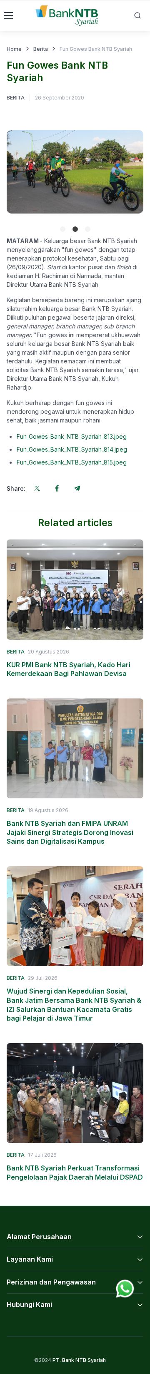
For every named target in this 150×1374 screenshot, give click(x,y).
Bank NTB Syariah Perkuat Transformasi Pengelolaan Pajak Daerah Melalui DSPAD (75, 1172)
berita (16, 97)
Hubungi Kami (29, 1304)
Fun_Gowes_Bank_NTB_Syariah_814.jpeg (72, 449)
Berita (40, 49)
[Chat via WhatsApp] (125, 1288)
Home (14, 49)
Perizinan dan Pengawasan (51, 1282)
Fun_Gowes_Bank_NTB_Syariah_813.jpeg (72, 436)
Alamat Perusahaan (39, 1236)
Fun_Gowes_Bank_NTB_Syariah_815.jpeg (72, 462)
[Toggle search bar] (137, 15)
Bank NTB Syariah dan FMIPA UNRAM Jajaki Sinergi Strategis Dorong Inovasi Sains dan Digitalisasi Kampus (70, 832)
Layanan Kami (30, 1259)
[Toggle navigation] (8, 15)
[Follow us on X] (37, 488)
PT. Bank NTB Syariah (79, 1360)
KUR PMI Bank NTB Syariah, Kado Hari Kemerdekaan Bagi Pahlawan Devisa (68, 669)
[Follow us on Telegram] (77, 488)
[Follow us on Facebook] (57, 488)
